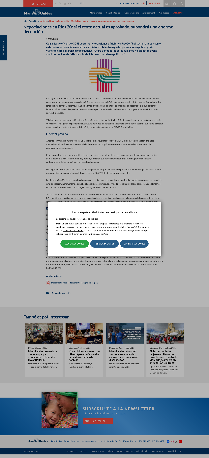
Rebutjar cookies (104, 244)
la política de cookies (73, 230)
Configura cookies (134, 244)
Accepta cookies (74, 244)
